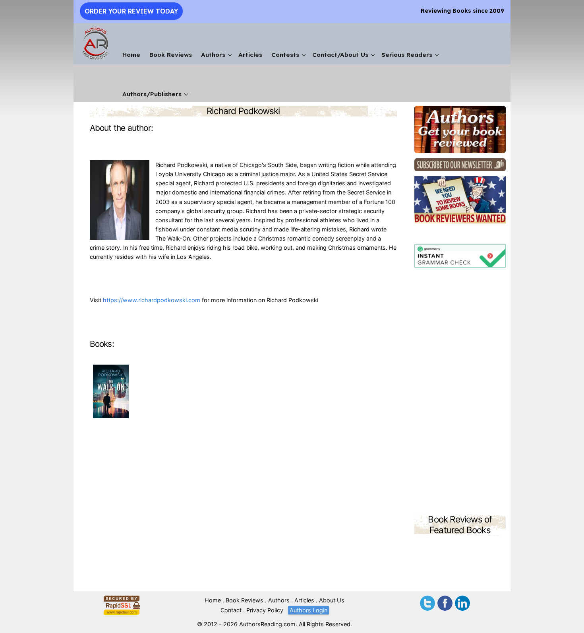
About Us (331, 600)
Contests (285, 54)
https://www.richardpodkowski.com (151, 300)
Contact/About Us (340, 54)
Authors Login (308, 610)
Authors (213, 54)
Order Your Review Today (131, 11)
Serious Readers (406, 54)
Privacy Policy (264, 610)
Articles (250, 54)
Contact (231, 610)
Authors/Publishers (152, 94)
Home (131, 54)
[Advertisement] (460, 392)
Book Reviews (170, 54)
